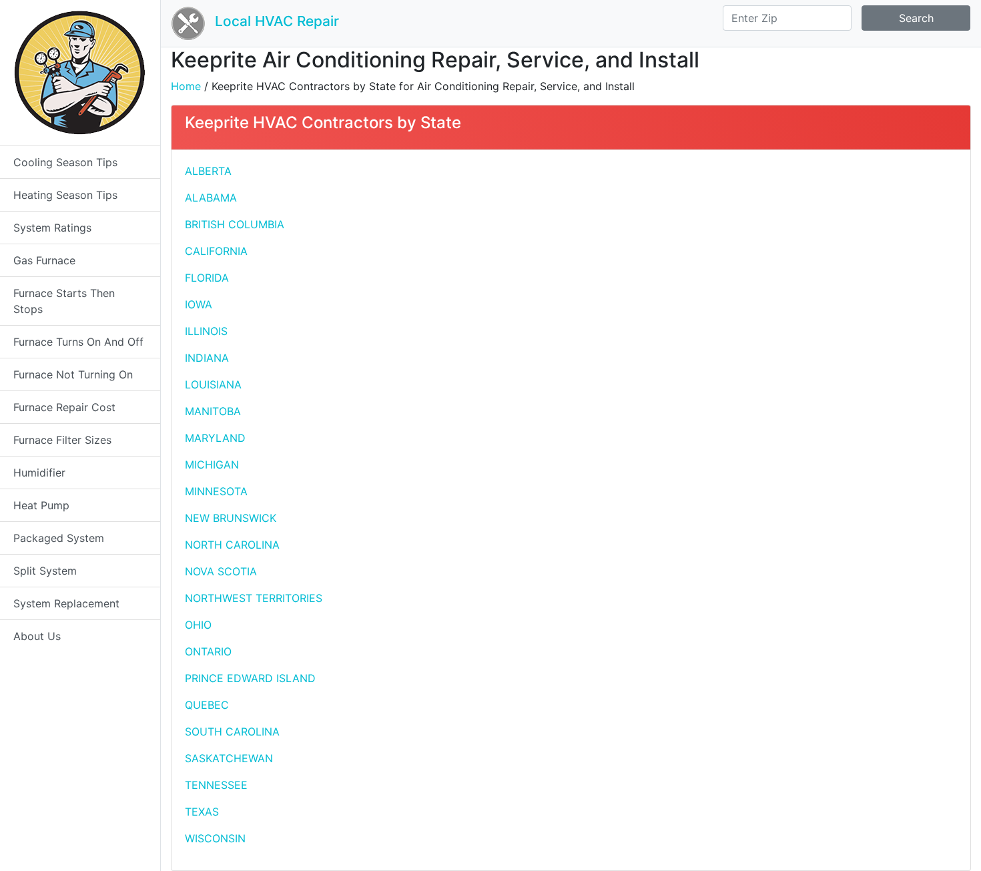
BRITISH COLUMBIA (234, 224)
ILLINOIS (206, 331)
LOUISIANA (213, 384)
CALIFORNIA (216, 251)
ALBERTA (208, 171)
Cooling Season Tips (65, 162)
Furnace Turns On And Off (78, 341)
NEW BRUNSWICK (230, 518)
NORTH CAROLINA (232, 544)
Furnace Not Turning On (73, 374)
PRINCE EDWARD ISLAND (250, 678)
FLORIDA (207, 277)
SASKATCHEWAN (229, 758)
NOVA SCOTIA (221, 571)
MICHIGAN (212, 464)
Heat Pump (41, 505)
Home (186, 86)
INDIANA (207, 357)
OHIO (198, 624)
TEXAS (202, 811)
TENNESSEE (216, 785)
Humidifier (39, 472)
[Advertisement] (769, 256)
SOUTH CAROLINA (232, 731)
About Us (37, 636)
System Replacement (66, 603)
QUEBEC (207, 704)
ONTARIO (208, 651)
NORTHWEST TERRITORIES (253, 598)
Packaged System (58, 538)
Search (916, 18)
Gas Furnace (44, 260)
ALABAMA (211, 197)
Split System (45, 570)
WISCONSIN (215, 838)
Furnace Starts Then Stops (64, 301)
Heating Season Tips (65, 195)
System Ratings (52, 227)
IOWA (198, 304)
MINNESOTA (216, 491)
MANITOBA (213, 411)
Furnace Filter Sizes (62, 440)
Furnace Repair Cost (64, 407)
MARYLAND (215, 438)
